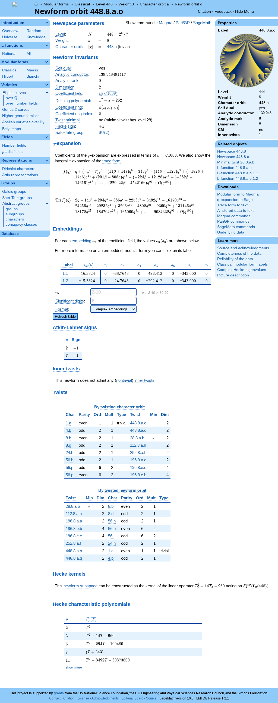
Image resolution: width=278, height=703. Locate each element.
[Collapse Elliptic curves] (47, 92)
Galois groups (14, 192)
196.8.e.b (138, 474)
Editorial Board (132, 698)
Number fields (14, 145)
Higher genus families (20, 116)
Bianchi (33, 76)
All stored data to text (235, 211)
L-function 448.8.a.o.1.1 (237, 173)
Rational (9, 54)
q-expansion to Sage (235, 200)
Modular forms (56, 4)
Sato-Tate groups (17, 198)
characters (15, 219)
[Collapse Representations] (47, 160)
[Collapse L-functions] (47, 45)
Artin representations (20, 175)
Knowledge (36, 37)
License (83, 698)
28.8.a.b (137, 438)
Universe (9, 37)
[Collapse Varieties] (47, 85)
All (29, 54)
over (11, 98)
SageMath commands (236, 227)
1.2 (65, 280)
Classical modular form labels (242, 264)
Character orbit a (154, 4)
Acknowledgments (105, 698)
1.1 (65, 273)
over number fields (22, 103)
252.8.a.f (137, 452)
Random (34, 31)
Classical (82, 4)
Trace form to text (232, 205)
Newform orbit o (188, 4)
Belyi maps (11, 129)
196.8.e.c (138, 467)
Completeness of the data (239, 253)
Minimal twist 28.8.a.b (235, 162)
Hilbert (7, 76)
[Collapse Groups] (47, 183)
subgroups (15, 214)
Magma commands (233, 216)
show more (74, 667)
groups (12, 209)
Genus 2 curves (15, 110)
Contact (55, 698)
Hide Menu (244, 11)
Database (10, 234)
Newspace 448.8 (231, 151)
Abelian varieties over (23, 122)
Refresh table (65, 316)
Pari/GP (183, 22)
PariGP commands (233, 221)
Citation (204, 11)
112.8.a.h (138, 445)
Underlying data (230, 232)
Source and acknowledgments (243, 248)
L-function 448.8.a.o (234, 168)
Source (151, 698)
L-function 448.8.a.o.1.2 (237, 178)
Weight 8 (126, 4)
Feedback (223, 11)
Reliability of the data (235, 259)
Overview (10, 31)
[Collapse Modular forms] (47, 62)
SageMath (202, 22)
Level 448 (104, 4)
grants (59, 693)
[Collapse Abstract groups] (47, 203)
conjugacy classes (21, 224)
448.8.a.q (138, 430)
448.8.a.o (138, 423)
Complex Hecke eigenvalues (241, 270)
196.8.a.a (138, 460)
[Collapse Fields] (47, 137)
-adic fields (12, 152)
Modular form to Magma (238, 194)
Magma (165, 22)
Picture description (233, 275)
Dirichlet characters (18, 169)
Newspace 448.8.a (233, 157)
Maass (32, 70)
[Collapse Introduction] (47, 22)
